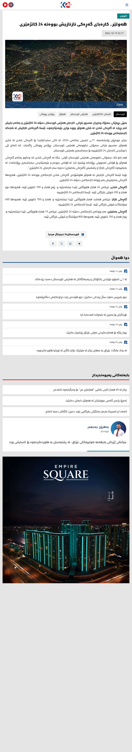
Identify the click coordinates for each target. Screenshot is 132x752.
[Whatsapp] (70, 244)
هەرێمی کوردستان (79, 114)
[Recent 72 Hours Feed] (11, 4)
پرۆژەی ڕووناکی (47, 114)
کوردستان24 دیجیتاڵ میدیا (63, 234)
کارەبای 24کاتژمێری (101, 114)
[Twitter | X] (61, 244)
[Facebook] (53, 244)
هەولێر (62, 114)
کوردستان (120, 114)
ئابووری (123, 16)
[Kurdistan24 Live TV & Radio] (5, 4)
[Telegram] (79, 244)
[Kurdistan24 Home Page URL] (66, 5)
